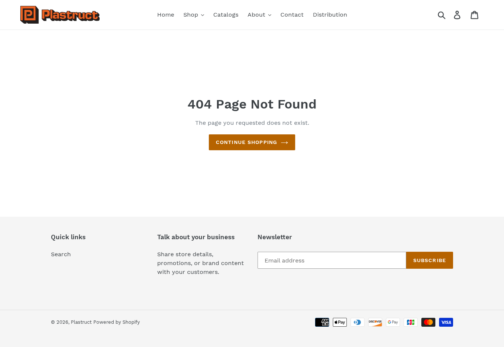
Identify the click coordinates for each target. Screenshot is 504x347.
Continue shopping (246, 142)
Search (61, 254)
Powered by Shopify (116, 322)
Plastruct (81, 322)
